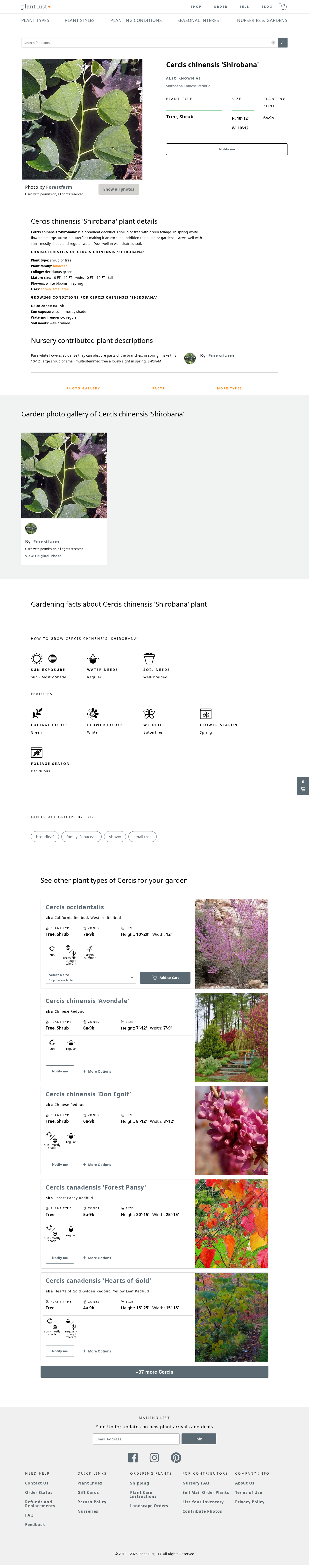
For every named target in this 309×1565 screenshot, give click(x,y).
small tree (61, 289)
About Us (245, 1483)
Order (221, 6)
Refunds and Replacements (40, 1503)
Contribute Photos (202, 1511)
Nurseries (87, 1511)
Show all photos (118, 189)
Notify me (227, 149)
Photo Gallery (83, 388)
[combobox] (91, 978)
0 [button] (284, 5)
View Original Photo (43, 556)
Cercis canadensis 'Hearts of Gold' (98, 1280)
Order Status (39, 1492)
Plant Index (89, 1483)
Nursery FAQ (196, 1483)
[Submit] (283, 42)
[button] (273, 42)
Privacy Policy (250, 1502)
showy (46, 289)
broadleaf (45, 836)
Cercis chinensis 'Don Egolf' (88, 1094)
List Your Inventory (203, 1502)
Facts (158, 388)
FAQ (29, 1515)
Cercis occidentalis (75, 907)
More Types (229, 388)
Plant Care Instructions (143, 1494)
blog (267, 6)
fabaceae (60, 266)
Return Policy (91, 1502)
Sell (244, 6)
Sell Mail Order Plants (206, 1492)
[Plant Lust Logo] (36, 6)
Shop (196, 6)
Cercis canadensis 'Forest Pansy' (96, 1187)
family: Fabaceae (81, 836)
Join (199, 1439)
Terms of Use (248, 1492)
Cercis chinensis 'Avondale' (87, 1001)
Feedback (35, 1524)
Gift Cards (88, 1492)
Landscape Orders (149, 1505)
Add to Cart (169, 977)
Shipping (139, 1483)
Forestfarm (46, 541)
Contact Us (37, 1483)
